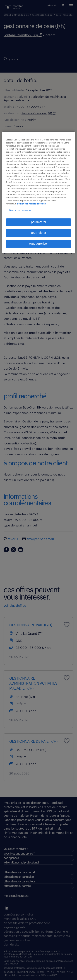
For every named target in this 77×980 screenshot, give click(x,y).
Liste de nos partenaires (20, 210)
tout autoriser (38, 243)
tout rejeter (38, 233)
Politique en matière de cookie (31, 204)
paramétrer (38, 222)
